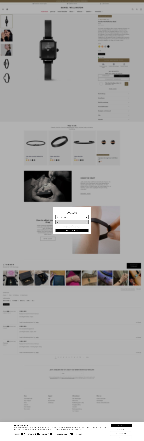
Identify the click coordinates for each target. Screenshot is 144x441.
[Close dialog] (98, 203)
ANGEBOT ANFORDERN (83, 234)
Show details (79, 434)
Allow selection (121, 433)
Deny (121, 437)
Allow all (121, 425)
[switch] (37, 434)
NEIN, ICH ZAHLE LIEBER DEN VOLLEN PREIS (83, 239)
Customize (120, 429)
